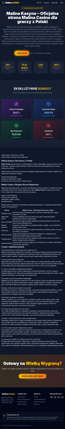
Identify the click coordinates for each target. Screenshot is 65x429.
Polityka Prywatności (39, 402)
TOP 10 (39, 3)
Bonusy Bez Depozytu (24, 399)
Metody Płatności (22, 404)
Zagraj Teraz (22, 53)
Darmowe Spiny (22, 402)
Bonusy (46, 3)
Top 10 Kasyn (21, 397)
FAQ (61, 3)
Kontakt (36, 397)
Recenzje (55, 3)
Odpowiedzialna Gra (39, 399)
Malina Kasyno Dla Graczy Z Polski (12, 155)
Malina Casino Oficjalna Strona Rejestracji (14, 157)
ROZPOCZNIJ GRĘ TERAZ (32, 376)
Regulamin (37, 404)
